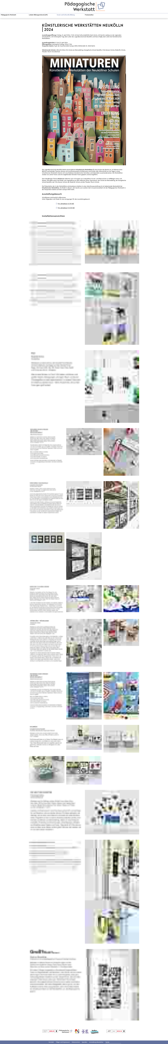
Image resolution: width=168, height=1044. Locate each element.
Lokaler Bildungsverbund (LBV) (38, 15)
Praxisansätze (89, 15)
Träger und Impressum (63, 1042)
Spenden (84, 1042)
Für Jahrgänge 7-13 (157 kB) (66, 208)
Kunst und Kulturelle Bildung (66, 15)
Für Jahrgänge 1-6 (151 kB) (66, 203)
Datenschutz (76, 1042)
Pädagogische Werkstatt (8, 15)
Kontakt (51, 1042)
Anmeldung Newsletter (96, 1042)
